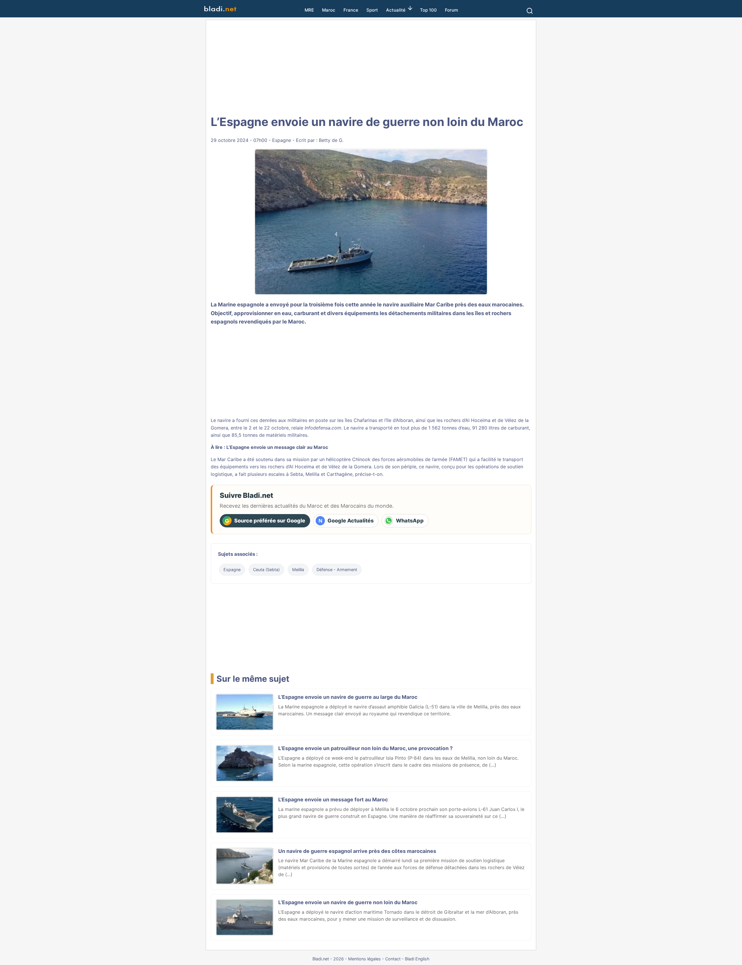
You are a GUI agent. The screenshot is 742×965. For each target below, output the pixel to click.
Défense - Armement (337, 569)
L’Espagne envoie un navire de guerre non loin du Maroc (347, 902)
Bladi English (417, 958)
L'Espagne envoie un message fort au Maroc (333, 799)
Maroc (328, 10)
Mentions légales (364, 958)
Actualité (395, 10)
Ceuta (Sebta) (266, 569)
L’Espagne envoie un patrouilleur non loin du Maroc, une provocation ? (365, 748)
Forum (451, 10)
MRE (309, 10)
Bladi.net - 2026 (328, 958)
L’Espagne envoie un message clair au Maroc (277, 447)
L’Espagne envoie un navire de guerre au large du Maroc (347, 697)
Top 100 (428, 10)
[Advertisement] (371, 66)
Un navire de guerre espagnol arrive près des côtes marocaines (357, 851)
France (350, 10)
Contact (393, 958)
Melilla (298, 569)
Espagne (281, 140)
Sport (372, 10)
